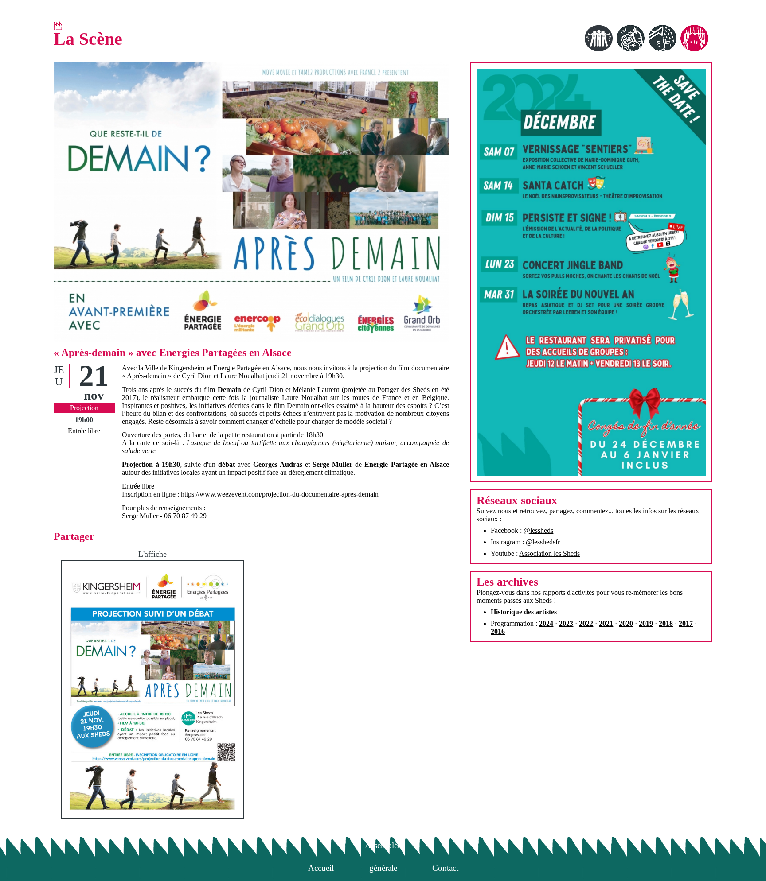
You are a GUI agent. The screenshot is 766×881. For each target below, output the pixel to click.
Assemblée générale (383, 847)
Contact (445, 868)
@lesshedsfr (543, 542)
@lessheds (538, 530)
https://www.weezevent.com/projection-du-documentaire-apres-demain (280, 494)
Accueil (321, 868)
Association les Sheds (549, 553)
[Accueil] (58, 25)
